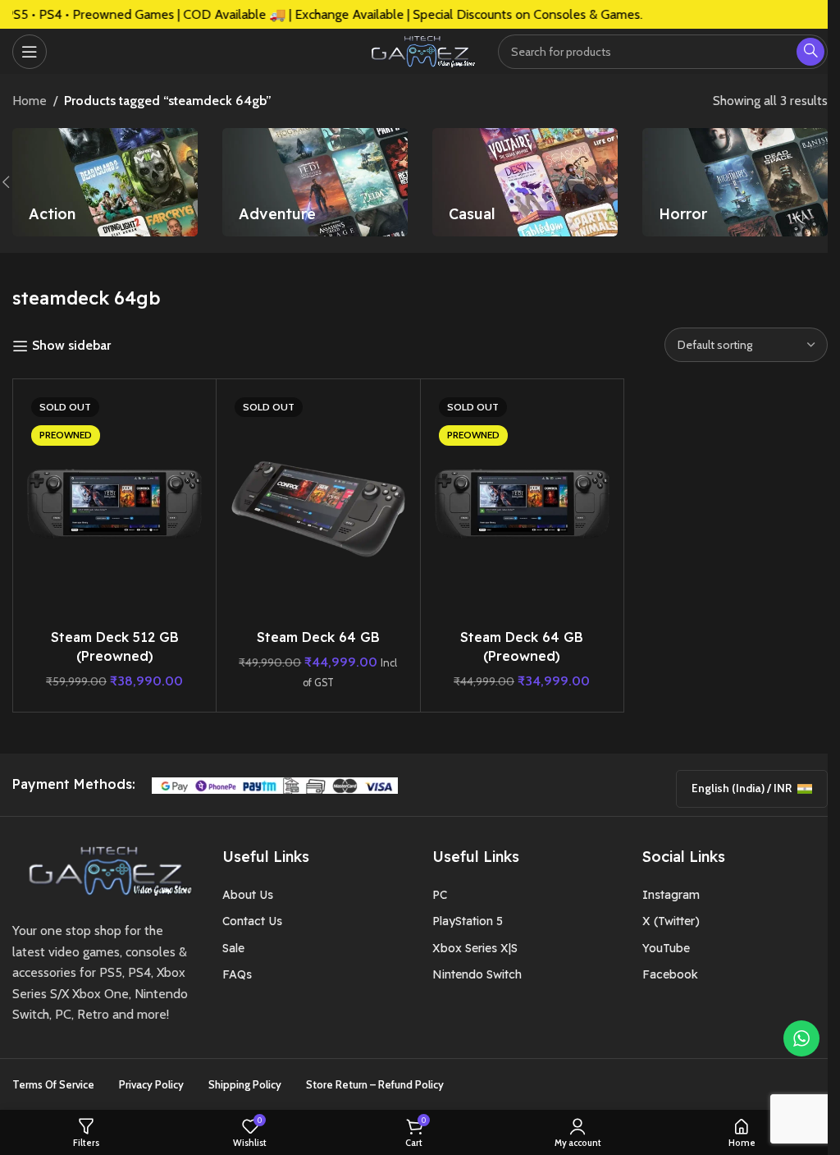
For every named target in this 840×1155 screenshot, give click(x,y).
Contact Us (252, 921)
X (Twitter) (671, 921)
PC (439, 894)
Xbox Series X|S (475, 948)
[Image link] (105, 869)
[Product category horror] (735, 182)
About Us (247, 894)
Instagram (671, 894)
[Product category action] (105, 182)
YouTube (666, 948)
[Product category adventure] (315, 182)
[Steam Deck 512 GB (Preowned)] (114, 506)
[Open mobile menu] (29, 51)
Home (29, 100)
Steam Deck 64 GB (318, 637)
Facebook (670, 974)
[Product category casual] (525, 182)
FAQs (237, 974)
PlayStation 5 (467, 921)
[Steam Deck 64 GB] (318, 506)
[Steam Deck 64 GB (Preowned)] (522, 506)
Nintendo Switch (477, 974)
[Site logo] (420, 49)
